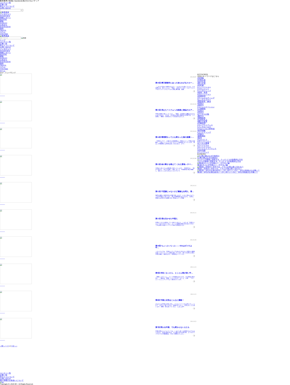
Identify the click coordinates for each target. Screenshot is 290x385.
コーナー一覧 (5, 3)
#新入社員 (201, 83)
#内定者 (200, 85)
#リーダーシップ (204, 91)
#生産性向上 (202, 120)
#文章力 (200, 111)
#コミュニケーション (206, 107)
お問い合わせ (5, 8)
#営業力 (200, 134)
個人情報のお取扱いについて (12, 380)
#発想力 (200, 105)
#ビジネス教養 (203, 143)
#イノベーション (204, 87)
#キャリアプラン (204, 147)
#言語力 (200, 112)
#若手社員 (201, 82)
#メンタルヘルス (204, 127)
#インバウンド (203, 152)
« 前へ (2, 346)
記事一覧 (3, 4)
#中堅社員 (201, 80)
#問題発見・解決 (204, 102)
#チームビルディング (206, 98)
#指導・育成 (202, 92)
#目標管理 (201, 96)
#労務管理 (201, 123)
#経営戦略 (201, 131)
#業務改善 (201, 118)
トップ (2, 40)
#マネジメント (203, 89)
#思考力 (200, 103)
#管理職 (200, 78)
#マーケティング (204, 132)
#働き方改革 (202, 121)
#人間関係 (201, 109)
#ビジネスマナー (204, 100)
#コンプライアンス (205, 125)
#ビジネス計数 (203, 114)
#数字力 (200, 116)
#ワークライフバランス (206, 149)
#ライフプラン (203, 145)
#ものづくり (202, 140)
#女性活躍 (201, 150)
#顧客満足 (201, 136)
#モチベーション (204, 94)
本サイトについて (7, 6)
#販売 (199, 138)
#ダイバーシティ (204, 141)
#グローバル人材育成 (206, 129)
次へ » (14, 346)
